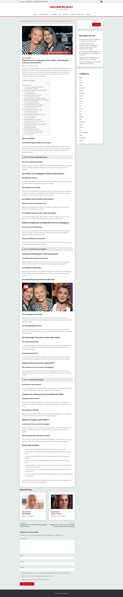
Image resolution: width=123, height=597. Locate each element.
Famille (81, 98)
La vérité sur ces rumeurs (31, 122)
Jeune (80, 111)
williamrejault (35, 65)
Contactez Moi (29, 1)
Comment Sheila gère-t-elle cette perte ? (33, 105)
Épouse (81, 95)
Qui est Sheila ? (27, 85)
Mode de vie (80, 14)
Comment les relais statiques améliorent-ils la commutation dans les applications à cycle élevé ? (89, 53)
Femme (81, 101)
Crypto (81, 82)
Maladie (81, 117)
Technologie (54, 14)
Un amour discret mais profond (33, 96)
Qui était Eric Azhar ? (30, 92)
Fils (80, 106)
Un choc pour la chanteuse (32, 101)
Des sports (66, 14)
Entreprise (73, 14)
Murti (33, 516)
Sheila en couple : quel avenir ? (31, 129)
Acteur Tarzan (56, 514)
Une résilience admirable (31, 108)
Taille (80, 135)
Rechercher (97, 24)
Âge (80, 80)
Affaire (81, 77)
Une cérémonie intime (31, 116)
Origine (81, 124)
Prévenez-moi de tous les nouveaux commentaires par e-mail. (37, 576)
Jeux (60, 14)
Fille (80, 103)
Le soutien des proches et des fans (33, 106)
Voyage (88, 14)
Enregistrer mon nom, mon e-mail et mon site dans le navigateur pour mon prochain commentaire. (45, 573)
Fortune (81, 109)
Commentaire (23, 538)
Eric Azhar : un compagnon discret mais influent (35, 90)
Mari (80, 119)
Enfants (81, 90)
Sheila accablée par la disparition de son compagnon (36, 100)
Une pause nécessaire (31, 125)
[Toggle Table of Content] (47, 83)
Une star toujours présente (32, 88)
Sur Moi (22, 1)
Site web (22, 567)
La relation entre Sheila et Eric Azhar (32, 95)
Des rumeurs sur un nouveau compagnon (35, 121)
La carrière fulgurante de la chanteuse (34, 87)
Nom (21, 555)
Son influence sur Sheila (31, 93)
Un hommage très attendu (31, 111)
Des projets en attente (31, 127)
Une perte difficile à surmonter (32, 103)
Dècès (80, 85)
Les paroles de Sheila (31, 117)
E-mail (22, 561)
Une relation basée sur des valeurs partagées (36, 98)
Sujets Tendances (43, 14)
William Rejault (61, 7)
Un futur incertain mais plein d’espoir (35, 132)
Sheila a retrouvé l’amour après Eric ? (32, 119)
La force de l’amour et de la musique (34, 130)
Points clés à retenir (29, 134)
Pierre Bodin (26, 514)
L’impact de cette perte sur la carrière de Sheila (35, 124)
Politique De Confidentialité (41, 1)
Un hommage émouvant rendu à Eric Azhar (34, 114)
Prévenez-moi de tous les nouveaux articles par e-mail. (35, 579)
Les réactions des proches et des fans (33, 109)
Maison (35, 14)
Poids (80, 130)
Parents (81, 127)
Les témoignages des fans (32, 113)
